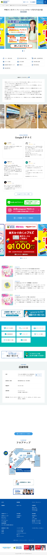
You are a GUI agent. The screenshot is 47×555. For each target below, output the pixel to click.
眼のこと (18, 534)
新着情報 (18, 502)
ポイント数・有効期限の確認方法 (7, 524)
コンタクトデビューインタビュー (38, 528)
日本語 (2, 530)
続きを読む (27, 156)
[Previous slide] (7, 116)
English (2, 533)
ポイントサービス (4, 520)
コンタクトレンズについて (21, 533)
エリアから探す (34, 510)
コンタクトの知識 (20, 531)
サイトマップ (31, 540)
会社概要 (18, 517)
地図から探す (34, 507)
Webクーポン (19, 505)
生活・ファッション (20, 536)
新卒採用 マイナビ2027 (36, 521)
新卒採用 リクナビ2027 (36, 520)
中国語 (2, 531)
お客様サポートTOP (4, 515)
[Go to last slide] (7, 34)
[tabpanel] (23, 33)
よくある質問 (3, 521)
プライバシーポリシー (24, 540)
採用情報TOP (34, 515)
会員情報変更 (3, 523)
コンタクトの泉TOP (20, 530)
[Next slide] (39, 34)
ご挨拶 (33, 517)
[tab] (22, 258)
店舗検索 (7, 5)
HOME (3, 5)
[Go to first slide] (39, 116)
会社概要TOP (19, 515)
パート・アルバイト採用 (36, 523)
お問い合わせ (16, 540)
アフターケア (3, 518)
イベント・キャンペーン (36, 502)
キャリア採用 (34, 518)
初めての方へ (3, 517)
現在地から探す (34, 508)
